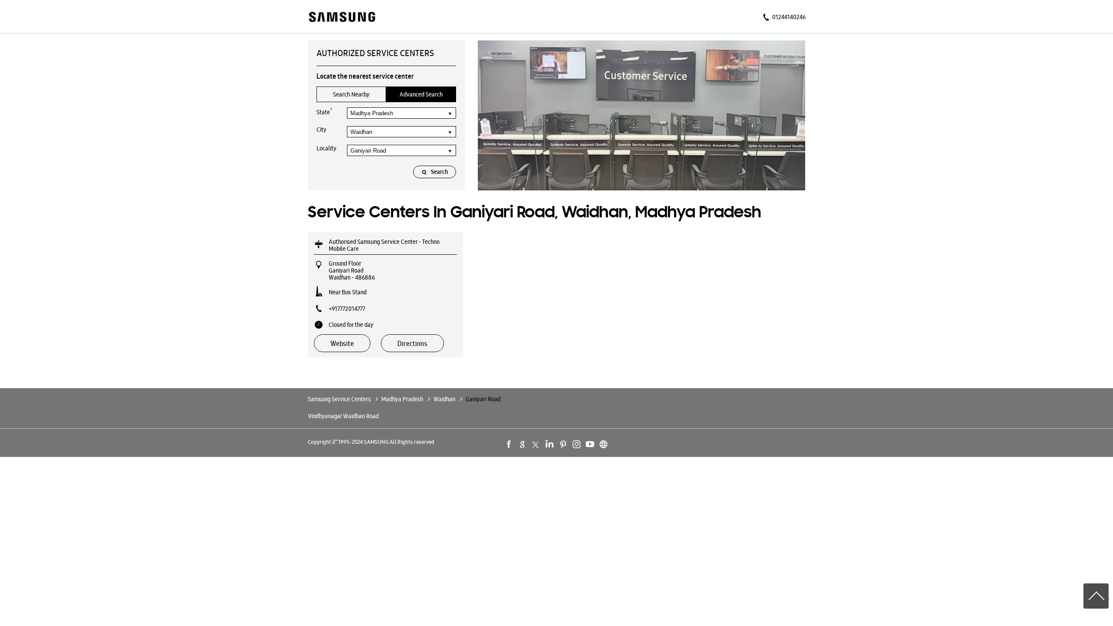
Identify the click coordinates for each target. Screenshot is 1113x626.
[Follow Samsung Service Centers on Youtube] (590, 444)
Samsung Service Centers (340, 399)
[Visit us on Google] (523, 444)
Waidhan (444, 399)
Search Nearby (351, 94)
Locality (327, 148)
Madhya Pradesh (402, 399)
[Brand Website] (603, 444)
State (325, 111)
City (322, 129)
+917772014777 (347, 309)
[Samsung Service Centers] (341, 17)
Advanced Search (421, 94)
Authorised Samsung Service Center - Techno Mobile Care (384, 245)
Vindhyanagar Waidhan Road (343, 416)
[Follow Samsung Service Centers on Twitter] (536, 444)
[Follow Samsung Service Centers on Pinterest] (563, 444)
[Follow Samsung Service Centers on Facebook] (509, 444)
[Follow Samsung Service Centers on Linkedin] (549, 444)
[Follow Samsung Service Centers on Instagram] (576, 444)
